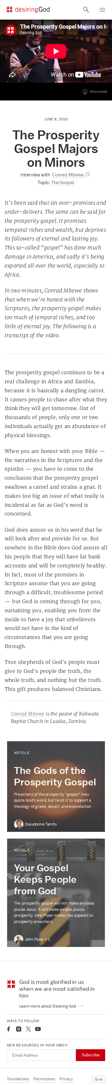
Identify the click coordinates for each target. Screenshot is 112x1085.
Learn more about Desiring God (48, 1006)
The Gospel (62, 182)
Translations (18, 1079)
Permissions (44, 1079)
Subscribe (91, 1055)
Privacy (66, 1079)
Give (99, 1079)
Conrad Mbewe (27, 714)
